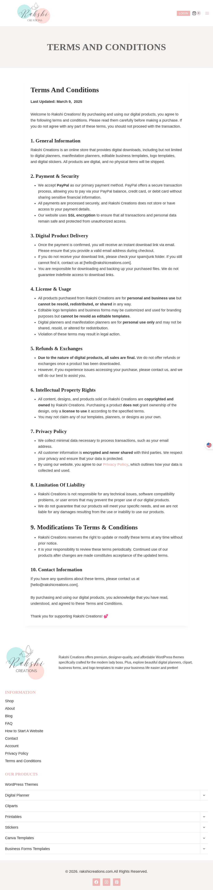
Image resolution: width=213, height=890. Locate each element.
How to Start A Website (24, 731)
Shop (9, 701)
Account (12, 746)
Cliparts (11, 806)
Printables (13, 817)
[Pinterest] (116, 882)
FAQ (8, 723)
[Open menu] (207, 13)
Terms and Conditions (23, 761)
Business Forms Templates (27, 849)
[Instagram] (106, 882)
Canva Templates (19, 838)
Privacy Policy (16, 753)
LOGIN (183, 13)
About (10, 708)
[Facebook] (96, 882)
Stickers (11, 827)
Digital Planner (17, 795)
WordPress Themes (21, 784)
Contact (11, 738)
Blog (8, 716)
